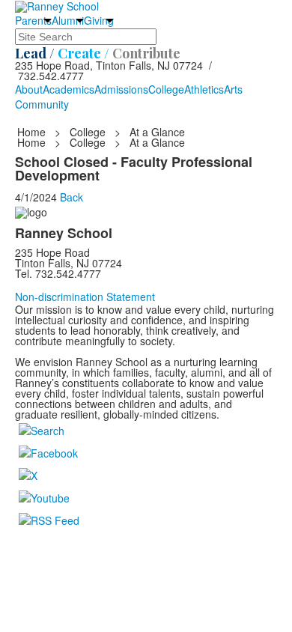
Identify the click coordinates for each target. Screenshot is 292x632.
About (29, 89)
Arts (233, 89)
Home (33, 131)
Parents (33, 20)
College (166, 89)
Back (71, 196)
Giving (99, 20)
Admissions (121, 89)
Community (42, 104)
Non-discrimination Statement (85, 296)
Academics (68, 89)
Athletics (204, 89)
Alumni (68, 20)
